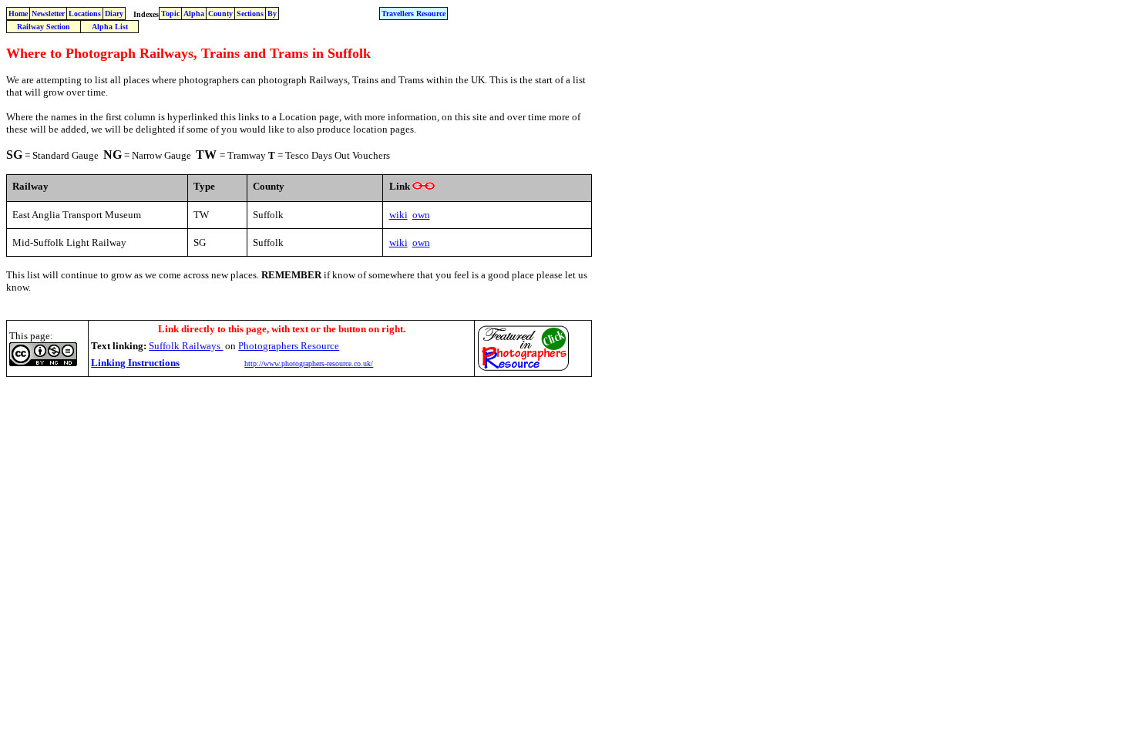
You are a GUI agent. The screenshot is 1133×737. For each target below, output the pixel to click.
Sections (250, 13)
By (272, 13)
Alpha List (110, 26)
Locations (85, 13)
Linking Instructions (135, 362)
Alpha (193, 13)
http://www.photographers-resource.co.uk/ (308, 363)
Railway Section (43, 26)
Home (18, 13)
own (421, 214)
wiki (398, 214)
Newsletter (48, 13)
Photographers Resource (288, 346)
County (220, 13)
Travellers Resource (413, 13)
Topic (170, 13)
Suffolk (186, 346)
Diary (114, 13)
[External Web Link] (423, 186)
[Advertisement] (286, 416)
